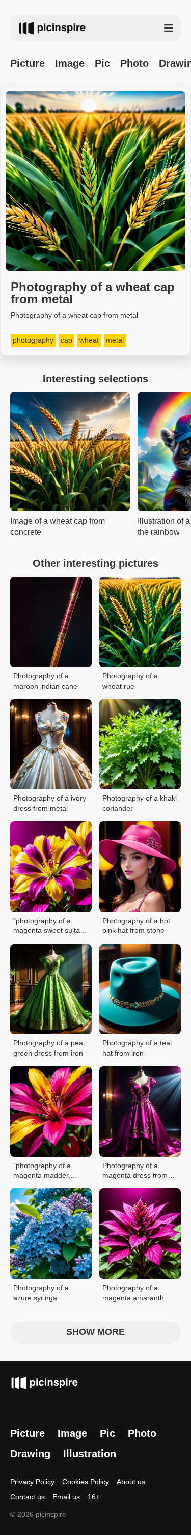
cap (66, 340)
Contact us (27, 1497)
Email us (66, 1497)
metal (115, 340)
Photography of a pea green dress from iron (48, 1048)
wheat (89, 340)
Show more (95, 1332)
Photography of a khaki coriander (139, 803)
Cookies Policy (85, 1481)
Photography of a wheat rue (130, 681)
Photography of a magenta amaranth (133, 1293)
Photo (134, 63)
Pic (102, 63)
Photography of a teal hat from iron (137, 1048)
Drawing (30, 1453)
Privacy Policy (32, 1481)
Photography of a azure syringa (41, 1293)
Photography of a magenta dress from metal (135, 1171)
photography (33, 340)
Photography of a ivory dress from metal (49, 803)
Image (70, 63)
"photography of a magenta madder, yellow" (42, 1171)
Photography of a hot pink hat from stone (136, 926)
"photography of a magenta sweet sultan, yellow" (49, 926)
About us (131, 1481)
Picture (27, 63)
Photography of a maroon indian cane (45, 681)
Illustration (89, 1453)
